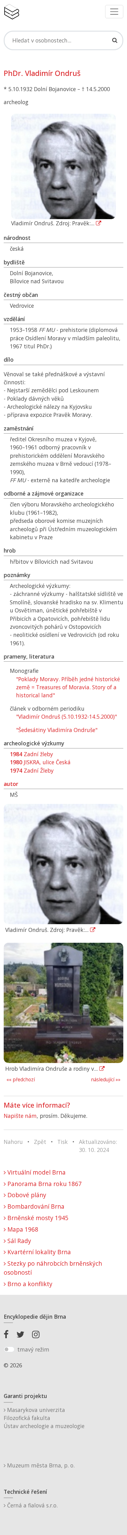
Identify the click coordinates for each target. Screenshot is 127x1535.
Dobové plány (26, 1195)
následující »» (106, 1079)
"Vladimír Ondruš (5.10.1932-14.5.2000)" (66, 716)
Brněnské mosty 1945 (37, 1218)
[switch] (9, 1349)
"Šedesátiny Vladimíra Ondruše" (56, 730)
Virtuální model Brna (36, 1172)
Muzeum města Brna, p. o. (40, 1465)
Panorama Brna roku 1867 (44, 1184)
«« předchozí (20, 1079)
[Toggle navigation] (114, 11)
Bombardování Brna (35, 1206)
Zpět (40, 1141)
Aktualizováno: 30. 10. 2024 (98, 1145)
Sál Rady (18, 1241)
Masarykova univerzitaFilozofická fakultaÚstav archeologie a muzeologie (44, 1418)
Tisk (62, 1141)
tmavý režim (33, 1349)
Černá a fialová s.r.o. (32, 1505)
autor (11, 783)
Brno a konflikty (29, 1284)
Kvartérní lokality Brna (38, 1252)
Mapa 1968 (22, 1229)
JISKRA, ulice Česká (40, 762)
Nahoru (13, 1141)
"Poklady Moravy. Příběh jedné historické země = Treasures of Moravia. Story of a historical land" (68, 687)
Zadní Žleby (32, 770)
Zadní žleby (31, 754)
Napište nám (20, 1115)
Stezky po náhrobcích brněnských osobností (53, 1268)
